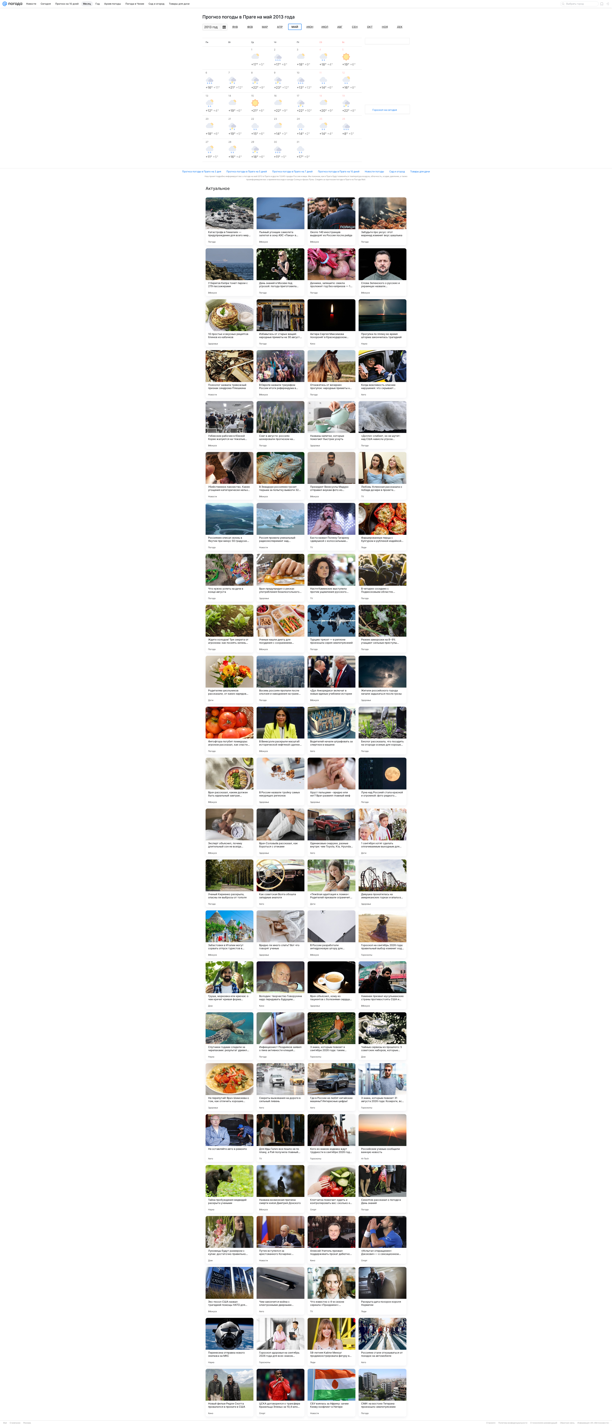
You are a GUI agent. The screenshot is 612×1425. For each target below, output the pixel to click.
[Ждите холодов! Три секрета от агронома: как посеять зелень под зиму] (229, 629)
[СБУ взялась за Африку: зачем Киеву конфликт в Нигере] (331, 1393)
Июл (324, 26)
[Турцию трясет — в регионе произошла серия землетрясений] (331, 629)
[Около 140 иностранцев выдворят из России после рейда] (331, 221)
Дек (399, 26)
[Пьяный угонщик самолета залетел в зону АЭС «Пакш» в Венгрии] (280, 221)
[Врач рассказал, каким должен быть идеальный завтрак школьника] (229, 781)
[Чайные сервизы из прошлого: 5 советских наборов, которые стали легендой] (382, 1036)
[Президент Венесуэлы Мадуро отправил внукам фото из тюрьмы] (331, 476)
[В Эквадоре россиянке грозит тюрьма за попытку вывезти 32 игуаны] (280, 476)
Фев (250, 26)
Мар (265, 26)
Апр (280, 26)
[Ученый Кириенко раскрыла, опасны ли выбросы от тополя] (229, 883)
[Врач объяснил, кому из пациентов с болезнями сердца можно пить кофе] (331, 985)
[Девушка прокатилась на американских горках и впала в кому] (382, 883)
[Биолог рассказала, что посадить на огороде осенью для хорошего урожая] (382, 730)
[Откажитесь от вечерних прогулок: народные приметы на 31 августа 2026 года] (331, 374)
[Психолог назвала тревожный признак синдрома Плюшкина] (229, 374)
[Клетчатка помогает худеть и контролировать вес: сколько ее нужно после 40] (331, 1189)
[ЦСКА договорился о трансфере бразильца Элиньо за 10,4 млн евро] (280, 1393)
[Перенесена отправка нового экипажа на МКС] (229, 1342)
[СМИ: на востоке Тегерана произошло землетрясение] (382, 1393)
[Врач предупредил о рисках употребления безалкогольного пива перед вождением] (280, 578)
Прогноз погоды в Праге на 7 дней (292, 171)
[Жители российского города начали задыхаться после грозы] (382, 680)
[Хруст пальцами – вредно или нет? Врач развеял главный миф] (331, 781)
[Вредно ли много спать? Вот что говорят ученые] (280, 934)
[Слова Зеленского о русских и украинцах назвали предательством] (382, 272)
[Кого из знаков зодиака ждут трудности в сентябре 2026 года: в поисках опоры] (331, 1138)
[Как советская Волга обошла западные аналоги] (280, 883)
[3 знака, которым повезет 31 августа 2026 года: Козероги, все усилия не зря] (382, 1087)
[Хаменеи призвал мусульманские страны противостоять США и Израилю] (382, 985)
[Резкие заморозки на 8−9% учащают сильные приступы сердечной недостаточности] (382, 629)
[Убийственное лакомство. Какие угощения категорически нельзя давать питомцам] (229, 476)
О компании (15, 1423)
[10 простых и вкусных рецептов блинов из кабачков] (229, 323)
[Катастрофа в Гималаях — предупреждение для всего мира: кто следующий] (229, 221)
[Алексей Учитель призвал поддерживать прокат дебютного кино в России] (331, 1240)
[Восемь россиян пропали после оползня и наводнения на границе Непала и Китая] (280, 680)
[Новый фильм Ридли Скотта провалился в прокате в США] (229, 1393)
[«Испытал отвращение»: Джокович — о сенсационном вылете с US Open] (382, 1240)
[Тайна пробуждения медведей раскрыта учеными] (229, 1189)
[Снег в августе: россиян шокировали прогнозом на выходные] (280, 425)
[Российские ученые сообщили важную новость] (382, 1138)
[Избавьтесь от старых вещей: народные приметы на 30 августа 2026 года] (280, 323)
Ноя (385, 26)
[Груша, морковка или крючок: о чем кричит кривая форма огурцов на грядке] (229, 985)
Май (294, 26)
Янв (235, 26)
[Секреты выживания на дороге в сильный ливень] (280, 1087)
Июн (309, 26)
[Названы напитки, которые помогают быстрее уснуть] (331, 425)
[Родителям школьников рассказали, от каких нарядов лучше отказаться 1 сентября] (229, 680)
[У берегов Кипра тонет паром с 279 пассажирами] (229, 272)
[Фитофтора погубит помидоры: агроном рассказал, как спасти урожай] (229, 730)
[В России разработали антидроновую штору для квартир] (331, 934)
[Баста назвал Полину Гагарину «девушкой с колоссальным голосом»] (331, 527)
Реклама (27, 1423)
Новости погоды (374, 171)
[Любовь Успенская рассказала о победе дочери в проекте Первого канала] (382, 476)
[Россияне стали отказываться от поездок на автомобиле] (382, 1342)
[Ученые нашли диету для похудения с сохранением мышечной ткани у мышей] (280, 629)
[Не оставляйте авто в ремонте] (229, 1138)
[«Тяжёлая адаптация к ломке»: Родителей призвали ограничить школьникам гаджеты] (331, 883)
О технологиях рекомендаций (543, 1423)
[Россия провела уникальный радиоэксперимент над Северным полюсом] (280, 527)
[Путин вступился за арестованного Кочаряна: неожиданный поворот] (280, 1240)
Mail (5, 1423)
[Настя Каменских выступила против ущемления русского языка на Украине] (331, 578)
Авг (339, 26)
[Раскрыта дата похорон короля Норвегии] (382, 1291)
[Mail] (5, 4)
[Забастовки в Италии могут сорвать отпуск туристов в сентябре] (229, 934)
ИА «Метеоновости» (599, 1423)
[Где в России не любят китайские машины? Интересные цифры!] (331, 1087)
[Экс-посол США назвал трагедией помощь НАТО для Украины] (229, 1291)
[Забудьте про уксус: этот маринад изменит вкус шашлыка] (382, 221)
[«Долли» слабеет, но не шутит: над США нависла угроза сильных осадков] (382, 425)
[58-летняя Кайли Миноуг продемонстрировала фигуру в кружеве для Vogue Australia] (331, 1342)
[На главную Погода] (14, 4)
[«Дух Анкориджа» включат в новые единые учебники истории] (331, 680)
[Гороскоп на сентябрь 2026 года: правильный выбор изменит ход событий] (382, 934)
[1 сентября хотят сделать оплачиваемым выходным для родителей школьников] (382, 832)
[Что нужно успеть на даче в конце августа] (229, 578)
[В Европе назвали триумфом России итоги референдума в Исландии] (280, 374)
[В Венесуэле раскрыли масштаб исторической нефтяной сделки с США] (280, 730)
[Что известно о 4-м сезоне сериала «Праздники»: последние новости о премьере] (331, 1291)
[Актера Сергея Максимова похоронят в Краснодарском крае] (331, 323)
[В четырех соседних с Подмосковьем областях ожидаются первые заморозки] (382, 578)
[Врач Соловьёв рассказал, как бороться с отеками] (280, 832)
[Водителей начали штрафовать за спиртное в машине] (331, 730)
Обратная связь (567, 1423)
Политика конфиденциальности (512, 1423)
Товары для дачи (420, 171)
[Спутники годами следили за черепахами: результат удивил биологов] (229, 1036)
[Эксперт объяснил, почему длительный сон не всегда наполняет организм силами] (229, 832)
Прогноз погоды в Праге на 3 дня (201, 171)
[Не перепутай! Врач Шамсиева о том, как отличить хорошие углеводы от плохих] (229, 1087)
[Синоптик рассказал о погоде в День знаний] (382, 1189)
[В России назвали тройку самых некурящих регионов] (280, 781)
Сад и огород (397, 171)
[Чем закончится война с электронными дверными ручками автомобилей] (280, 1291)
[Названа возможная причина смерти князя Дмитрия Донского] (280, 1189)
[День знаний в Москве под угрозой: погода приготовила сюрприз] (280, 272)
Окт (370, 26)
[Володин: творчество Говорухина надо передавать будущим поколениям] (280, 985)
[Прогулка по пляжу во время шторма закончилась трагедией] (382, 323)
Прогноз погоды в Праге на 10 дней (338, 171)
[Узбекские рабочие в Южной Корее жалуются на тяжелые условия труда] (229, 425)
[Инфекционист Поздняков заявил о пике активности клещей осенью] (280, 1036)
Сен (355, 26)
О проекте (490, 1423)
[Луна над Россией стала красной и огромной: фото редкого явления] (382, 781)
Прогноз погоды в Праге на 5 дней (246, 171)
